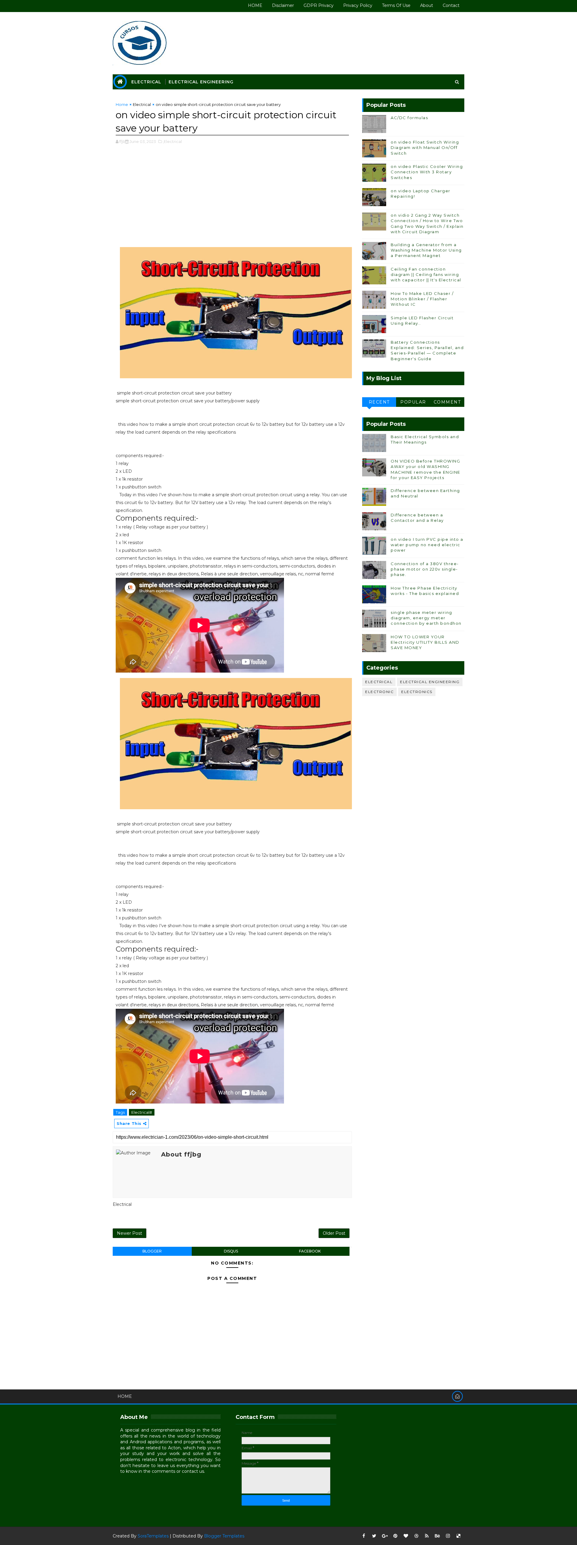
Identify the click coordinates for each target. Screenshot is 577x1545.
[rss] (426, 1535)
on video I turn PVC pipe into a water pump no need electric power (427, 545)
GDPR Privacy (319, 5)
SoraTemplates (153, 1536)
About (426, 5)
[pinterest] (395, 1535)
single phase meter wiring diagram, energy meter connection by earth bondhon (426, 618)
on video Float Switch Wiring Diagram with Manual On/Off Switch (425, 147)
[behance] (437, 1535)
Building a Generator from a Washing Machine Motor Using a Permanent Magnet (426, 250)
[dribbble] (416, 1535)
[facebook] (363, 1535)
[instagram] (447, 1535)
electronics (416, 691)
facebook (310, 1251)
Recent (379, 402)
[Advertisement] (232, 199)
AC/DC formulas (409, 117)
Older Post (334, 1233)
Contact (451, 5)
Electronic (379, 691)
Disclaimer (283, 5)
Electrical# (141, 1112)
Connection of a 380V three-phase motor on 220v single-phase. (425, 569)
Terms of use (396, 5)
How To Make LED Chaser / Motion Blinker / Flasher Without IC (422, 299)
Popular (413, 402)
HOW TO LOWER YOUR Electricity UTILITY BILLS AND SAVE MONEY (425, 642)
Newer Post (129, 1233)
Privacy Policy (357, 5)
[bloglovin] (405, 1535)
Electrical (146, 82)
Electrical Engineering (201, 82)
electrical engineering (429, 682)
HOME (255, 5)
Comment (447, 402)
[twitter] (374, 1535)
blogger (152, 1251)
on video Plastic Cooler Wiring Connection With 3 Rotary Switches (427, 172)
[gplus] (384, 1535)
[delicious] (458, 1535)
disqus (231, 1251)
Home (122, 104)
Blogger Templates (224, 1536)
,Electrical (172, 141)
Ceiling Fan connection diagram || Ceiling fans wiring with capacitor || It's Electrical (426, 274)
